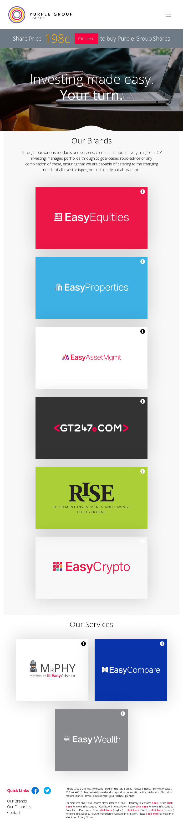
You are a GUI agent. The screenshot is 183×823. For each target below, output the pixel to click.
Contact (13, 812)
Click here (86, 38)
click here (141, 806)
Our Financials (19, 806)
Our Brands (17, 801)
